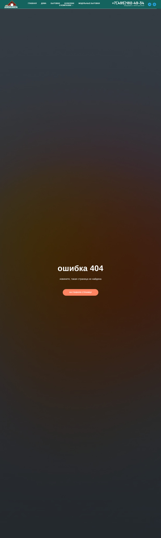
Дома (43, 3)
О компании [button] (65, 5)
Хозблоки (69, 3)
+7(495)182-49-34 (128, 3)
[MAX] (154, 4)
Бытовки (55, 3)
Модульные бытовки (89, 3)
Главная (32, 3)
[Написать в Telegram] (149, 4)
